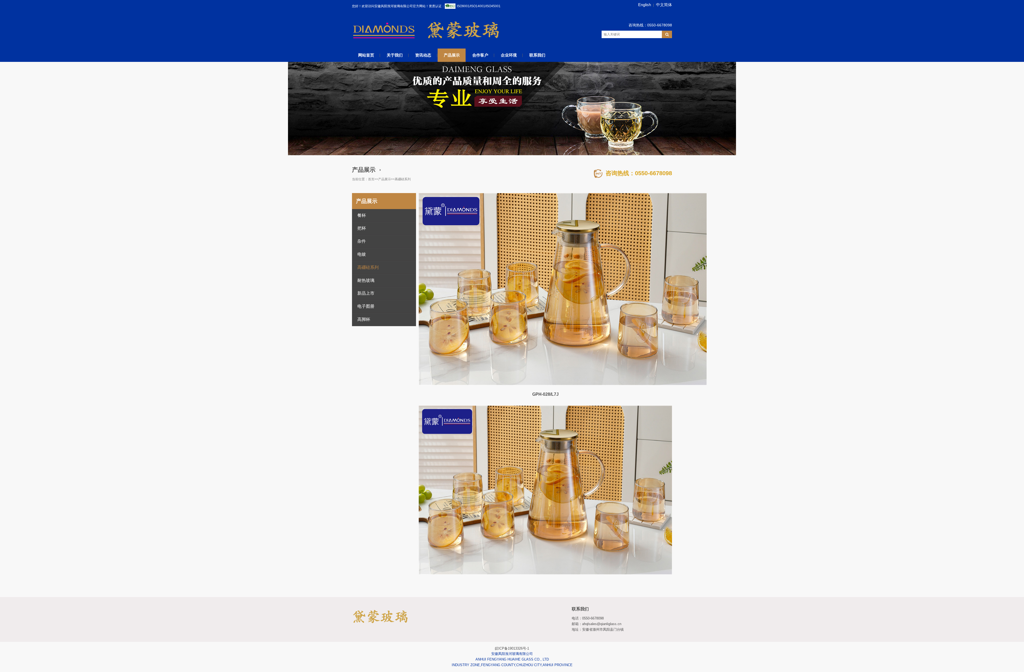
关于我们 (395, 55)
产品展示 (452, 55)
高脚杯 (363, 319)
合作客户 (480, 55)
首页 (371, 179)
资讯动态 (423, 55)
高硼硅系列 (403, 179)
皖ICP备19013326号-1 (512, 648)
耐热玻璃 (365, 280)
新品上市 (365, 293)
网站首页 (366, 55)
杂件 (361, 241)
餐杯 (361, 215)
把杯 (361, 228)
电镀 (361, 254)
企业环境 (509, 55)
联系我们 (537, 55)
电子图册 (365, 306)
